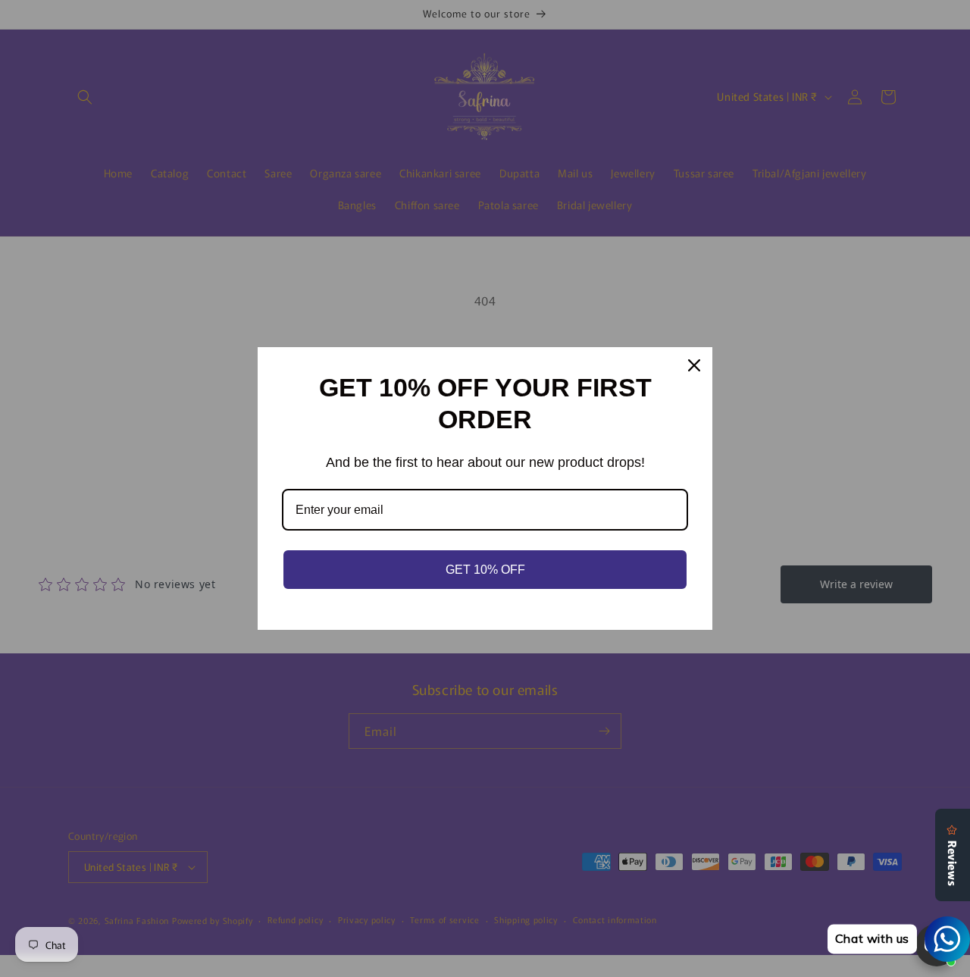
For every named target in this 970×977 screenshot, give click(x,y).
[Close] (694, 365)
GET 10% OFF (485, 569)
